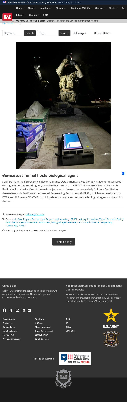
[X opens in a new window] (11, 310)
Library (20, 15)
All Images (80, 33)
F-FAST (22, 225)
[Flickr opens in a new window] (29, 310)
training (82, 219)
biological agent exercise (63, 222)
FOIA (45, 15)
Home (19, 8)
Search (30, 33)
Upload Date (101, 33)
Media (112, 8)
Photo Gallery (63, 242)
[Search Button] (123, 8)
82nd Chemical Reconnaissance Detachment (27, 222)
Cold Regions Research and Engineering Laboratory (43, 219)
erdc (14, 219)
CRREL (74, 219)
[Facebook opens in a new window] (4, 310)
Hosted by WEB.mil (43, 358)
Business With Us (80, 8)
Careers (99, 8)
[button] (70, 2)
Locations (45, 8)
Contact (33, 15)
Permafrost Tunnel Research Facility (105, 219)
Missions (61, 8)
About (31, 8)
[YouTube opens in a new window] (17, 310)
